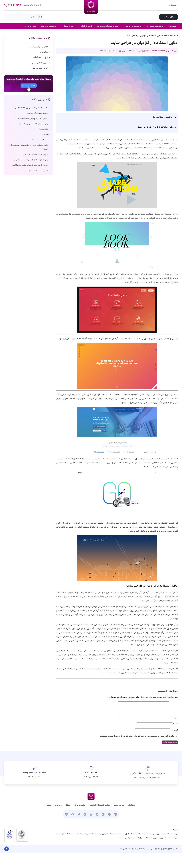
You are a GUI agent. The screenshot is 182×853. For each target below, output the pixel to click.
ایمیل (174, 730)
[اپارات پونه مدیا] (115, 814)
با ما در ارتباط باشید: (32, 5)
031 (15, 5)
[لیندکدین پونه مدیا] (103, 814)
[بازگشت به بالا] (6, 848)
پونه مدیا (172, 26)
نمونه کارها (68, 26)
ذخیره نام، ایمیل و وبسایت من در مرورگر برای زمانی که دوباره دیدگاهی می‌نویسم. (137, 736)
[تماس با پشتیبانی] (5, 5)
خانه (176, 35)
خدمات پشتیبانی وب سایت (107, 26)
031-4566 (91, 773)
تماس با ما (32, 26)
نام (175, 724)
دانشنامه (168, 35)
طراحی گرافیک (86, 26)
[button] (174, 117)
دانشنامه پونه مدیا (48, 26)
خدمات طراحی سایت (134, 26)
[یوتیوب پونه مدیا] (72, 814)
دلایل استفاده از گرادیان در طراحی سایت (155, 127)
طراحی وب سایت (150, 140)
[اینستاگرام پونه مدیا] (91, 814)
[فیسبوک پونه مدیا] (85, 814)
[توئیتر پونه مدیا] (78, 814)
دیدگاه (174, 717)
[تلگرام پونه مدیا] (97, 814)
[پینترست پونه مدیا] (109, 814)
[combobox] (23, 17)
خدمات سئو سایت (157, 26)
